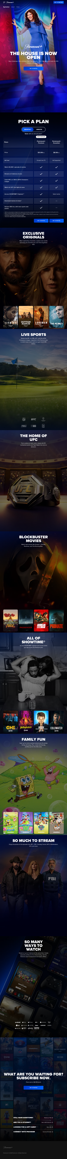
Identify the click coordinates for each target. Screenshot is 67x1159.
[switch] (33, 129)
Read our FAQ (48, 1117)
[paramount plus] (10, 2)
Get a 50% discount (47, 1122)
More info (49, 1127)
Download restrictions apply (18, 215)
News (18, 7)
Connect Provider (47, 1131)
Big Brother (6, 7)
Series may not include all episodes (18, 216)
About (13, 7)
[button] (4, 2)
